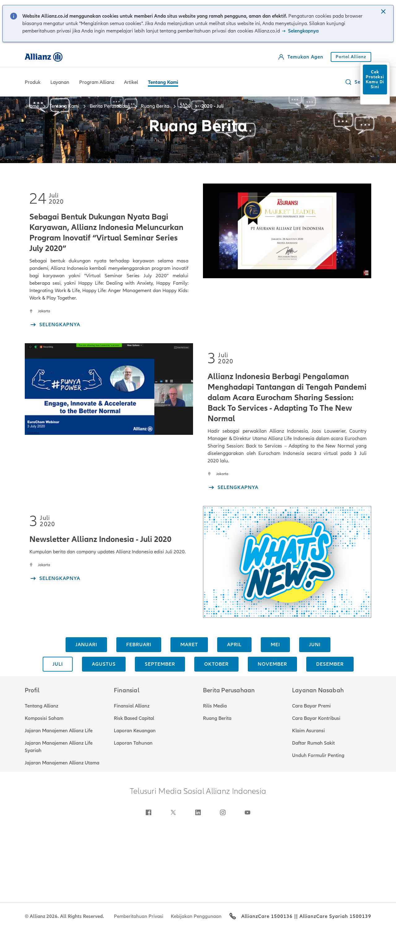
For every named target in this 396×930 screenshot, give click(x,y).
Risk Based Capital (134, 718)
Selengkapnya (303, 31)
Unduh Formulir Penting (318, 755)
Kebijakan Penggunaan (196, 916)
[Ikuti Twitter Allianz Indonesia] (173, 812)
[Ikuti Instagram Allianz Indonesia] (222, 812)
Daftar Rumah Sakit (313, 743)
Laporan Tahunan (133, 743)
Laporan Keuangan (135, 731)
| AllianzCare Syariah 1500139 (333, 916)
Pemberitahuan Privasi (138, 916)
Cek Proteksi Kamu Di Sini (375, 79)
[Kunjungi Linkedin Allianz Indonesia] (198, 812)
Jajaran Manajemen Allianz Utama (62, 763)
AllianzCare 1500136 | (268, 916)
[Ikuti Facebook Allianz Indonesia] (148, 812)
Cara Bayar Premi (311, 706)
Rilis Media (215, 706)
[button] (384, 12)
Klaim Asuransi (308, 731)
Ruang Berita (217, 718)
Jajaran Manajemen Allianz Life (59, 731)
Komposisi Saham (44, 718)
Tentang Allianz (41, 706)
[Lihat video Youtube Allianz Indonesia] (247, 812)
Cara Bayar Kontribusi (316, 718)
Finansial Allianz (131, 706)
